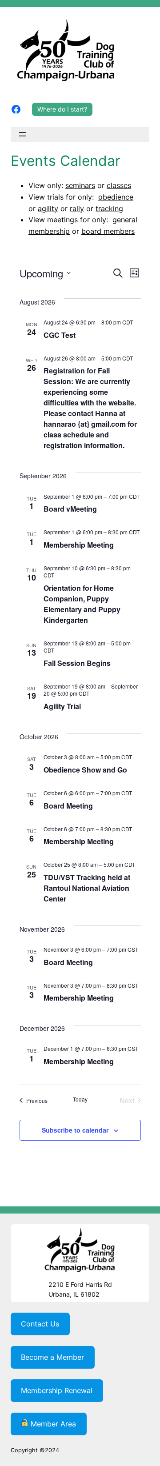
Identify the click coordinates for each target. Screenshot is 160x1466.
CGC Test (60, 335)
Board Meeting (68, 806)
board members (108, 231)
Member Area (52, 1423)
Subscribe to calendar (75, 1130)
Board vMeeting (70, 509)
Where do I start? (62, 109)
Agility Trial (62, 706)
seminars (80, 185)
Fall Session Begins (77, 663)
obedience (115, 196)
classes (119, 185)
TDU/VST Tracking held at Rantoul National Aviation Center (87, 888)
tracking (109, 208)
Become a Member (52, 1357)
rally (77, 208)
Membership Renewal (56, 1390)
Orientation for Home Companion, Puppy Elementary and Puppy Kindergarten (82, 604)
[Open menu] (22, 134)
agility (48, 208)
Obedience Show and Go (85, 770)
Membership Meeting (79, 545)
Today (80, 1099)
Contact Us (40, 1323)
